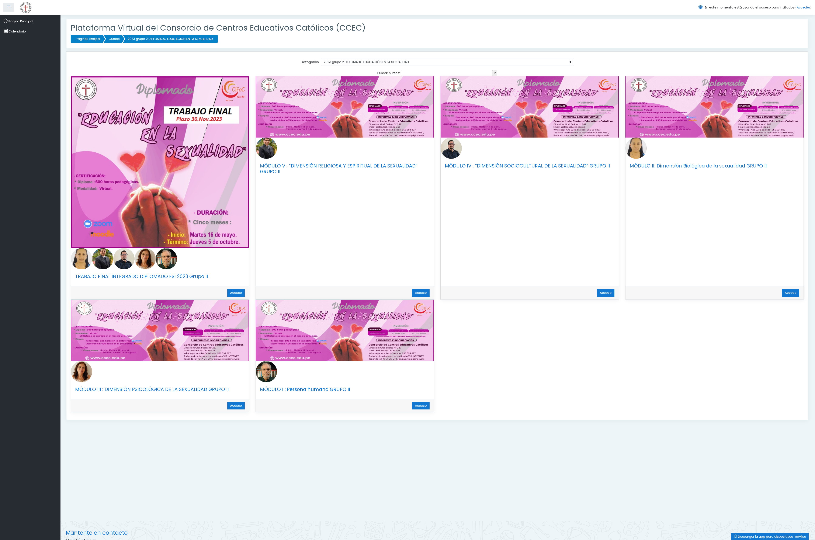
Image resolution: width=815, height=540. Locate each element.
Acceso (236, 292)
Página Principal (88, 39)
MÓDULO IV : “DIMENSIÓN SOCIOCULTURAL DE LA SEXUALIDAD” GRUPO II (527, 165)
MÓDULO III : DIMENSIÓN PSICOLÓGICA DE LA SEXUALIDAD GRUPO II (152, 389)
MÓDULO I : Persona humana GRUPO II (305, 389)
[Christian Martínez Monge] (124, 258)
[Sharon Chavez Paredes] (81, 258)
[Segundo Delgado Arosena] (102, 258)
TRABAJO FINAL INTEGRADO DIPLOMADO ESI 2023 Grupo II (141, 276)
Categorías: (310, 62)
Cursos (114, 39)
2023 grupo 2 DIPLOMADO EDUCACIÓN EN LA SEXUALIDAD (170, 39)
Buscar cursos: (389, 73)
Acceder (803, 7)
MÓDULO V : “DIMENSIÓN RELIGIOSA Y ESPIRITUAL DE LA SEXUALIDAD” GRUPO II (338, 168)
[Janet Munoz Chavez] (145, 258)
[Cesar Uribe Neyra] (166, 258)
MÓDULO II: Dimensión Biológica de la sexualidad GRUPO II (698, 165)
